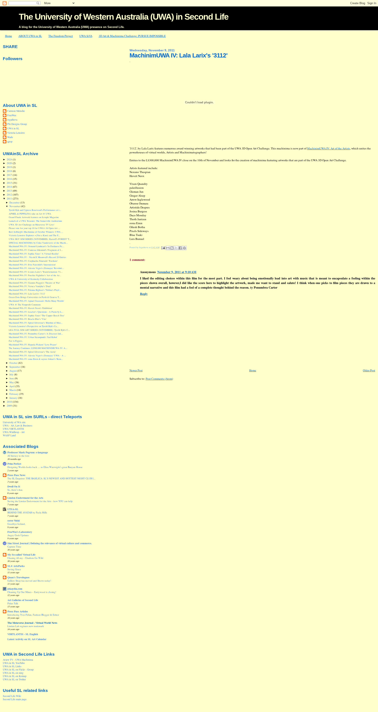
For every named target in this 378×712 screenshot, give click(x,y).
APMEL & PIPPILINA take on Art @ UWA (30, 213)
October (13, 362)
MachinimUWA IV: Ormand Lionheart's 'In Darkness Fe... (36, 246)
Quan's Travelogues (18, 577)
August (13, 370)
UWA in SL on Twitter (14, 679)
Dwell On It (13, 486)
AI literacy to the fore (18, 455)
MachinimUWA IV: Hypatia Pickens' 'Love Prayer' (33, 344)
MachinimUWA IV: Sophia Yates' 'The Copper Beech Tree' (37, 315)
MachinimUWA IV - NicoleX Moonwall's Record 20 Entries (37, 257)
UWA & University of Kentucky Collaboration (31, 279)
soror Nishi (13, 520)
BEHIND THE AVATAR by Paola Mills (27, 512)
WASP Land (9, 435)
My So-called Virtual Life (21, 554)
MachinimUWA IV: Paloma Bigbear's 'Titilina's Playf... (35, 289)
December (14, 202)
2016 (10, 178)
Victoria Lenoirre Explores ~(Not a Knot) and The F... (34, 235)
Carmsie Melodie (16, 111)
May (12, 382)
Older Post (369, 370)
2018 (10, 171)
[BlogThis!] (172, 248)
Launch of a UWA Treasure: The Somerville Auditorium (35, 220)
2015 (10, 182)
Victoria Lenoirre (16, 132)
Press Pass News (16, 475)
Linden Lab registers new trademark (25, 626)
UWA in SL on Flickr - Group (18, 669)
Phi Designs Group (17, 124)
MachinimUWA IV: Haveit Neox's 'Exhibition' (30, 308)
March (13, 390)
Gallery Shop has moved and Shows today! (29, 580)
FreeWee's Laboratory (19, 532)
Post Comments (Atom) (159, 379)
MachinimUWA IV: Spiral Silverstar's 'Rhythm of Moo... (36, 322)
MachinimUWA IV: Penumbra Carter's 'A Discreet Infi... (36, 333)
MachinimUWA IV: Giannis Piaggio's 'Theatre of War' (34, 282)
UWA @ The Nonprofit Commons (25, 304)
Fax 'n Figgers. (16, 340)
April (12, 386)
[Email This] (168, 248)
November (15, 206)
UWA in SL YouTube (14, 663)
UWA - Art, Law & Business (17, 425)
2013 (10, 190)
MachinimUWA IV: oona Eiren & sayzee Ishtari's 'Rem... (36, 358)
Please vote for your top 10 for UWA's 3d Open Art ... (34, 228)
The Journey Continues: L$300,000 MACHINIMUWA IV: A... (38, 348)
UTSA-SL (12, 509)
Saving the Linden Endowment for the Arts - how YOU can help (40, 501)
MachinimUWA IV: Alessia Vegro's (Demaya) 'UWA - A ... (37, 355)
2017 (10, 175)
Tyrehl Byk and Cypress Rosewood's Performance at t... (35, 209)
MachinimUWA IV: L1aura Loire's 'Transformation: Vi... (36, 271)
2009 (10, 405)
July (11, 374)
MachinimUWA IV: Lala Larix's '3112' (27, 293)
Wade (10, 137)
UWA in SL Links (12, 666)
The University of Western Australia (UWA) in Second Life (123, 16)
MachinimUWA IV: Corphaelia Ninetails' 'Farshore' (33, 260)
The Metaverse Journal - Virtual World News (32, 623)
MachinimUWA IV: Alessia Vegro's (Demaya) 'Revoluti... (36, 268)
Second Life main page (14, 699)
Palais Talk (12, 603)
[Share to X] (176, 248)
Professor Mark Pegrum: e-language (27, 452)
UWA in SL (13, 128)
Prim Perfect (14, 464)
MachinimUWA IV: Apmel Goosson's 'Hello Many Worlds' (36, 300)
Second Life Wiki (12, 696)
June (12, 378)
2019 (10, 167)
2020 (10, 163)
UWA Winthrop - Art (13, 432)
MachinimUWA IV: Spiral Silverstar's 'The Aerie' (32, 351)
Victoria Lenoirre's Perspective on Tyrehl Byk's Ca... (34, 326)
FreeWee (11, 115)
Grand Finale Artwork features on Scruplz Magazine (34, 217)
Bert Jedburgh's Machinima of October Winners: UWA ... (36, 231)
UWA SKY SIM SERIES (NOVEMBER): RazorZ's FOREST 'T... (40, 239)
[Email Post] (163, 247)
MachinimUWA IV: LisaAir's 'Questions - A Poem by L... (36, 311)
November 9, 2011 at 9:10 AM (176, 272)
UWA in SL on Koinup (14, 676)
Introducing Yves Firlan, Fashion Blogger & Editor (33, 614)
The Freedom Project (60, 36)
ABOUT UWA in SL (30, 36)
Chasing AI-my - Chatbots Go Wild (25, 558)
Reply (144, 293)
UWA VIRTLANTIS (13, 428)
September (15, 366)
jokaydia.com (14, 589)
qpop (9, 141)
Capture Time (14, 546)
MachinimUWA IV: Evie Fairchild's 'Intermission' (32, 264)
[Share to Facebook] (180, 248)
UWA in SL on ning (13, 672)
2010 (10, 401)
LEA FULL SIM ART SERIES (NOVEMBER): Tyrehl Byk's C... (39, 329)
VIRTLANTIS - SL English (22, 634)
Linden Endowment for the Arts (25, 498)
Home (8, 36)
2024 (10, 159)
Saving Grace (14, 569)
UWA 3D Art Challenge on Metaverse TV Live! (31, 224)
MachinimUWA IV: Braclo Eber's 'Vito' (27, 318)
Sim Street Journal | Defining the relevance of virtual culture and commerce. (49, 543)
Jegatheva (12, 119)
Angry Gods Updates (18, 535)
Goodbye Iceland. (16, 523)
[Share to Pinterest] (184, 248)
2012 (10, 194)
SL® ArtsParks (16, 566)
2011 (10, 198)
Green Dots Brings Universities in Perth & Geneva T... (35, 297)
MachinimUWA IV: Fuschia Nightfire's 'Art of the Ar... (35, 275)
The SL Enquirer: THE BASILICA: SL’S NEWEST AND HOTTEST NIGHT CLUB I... (51, 478)
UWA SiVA (85, 36)
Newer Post (136, 370)
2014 (10, 186)
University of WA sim (14, 422)
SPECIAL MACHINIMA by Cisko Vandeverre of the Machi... (38, 242)
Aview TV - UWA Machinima (18, 659)
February (14, 393)
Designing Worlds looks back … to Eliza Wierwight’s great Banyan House (44, 467)
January (13, 397)
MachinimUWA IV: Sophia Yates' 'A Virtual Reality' (34, 253)
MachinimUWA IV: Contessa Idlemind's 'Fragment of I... (36, 249)
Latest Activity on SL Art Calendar (26, 639)
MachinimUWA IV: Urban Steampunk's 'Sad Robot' (33, 337)
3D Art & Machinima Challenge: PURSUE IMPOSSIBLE (132, 36)
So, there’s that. (15, 489)
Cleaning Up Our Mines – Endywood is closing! (31, 592)
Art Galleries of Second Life (22, 600)
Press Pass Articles (17, 611)
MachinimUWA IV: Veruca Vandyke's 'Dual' (30, 286)
